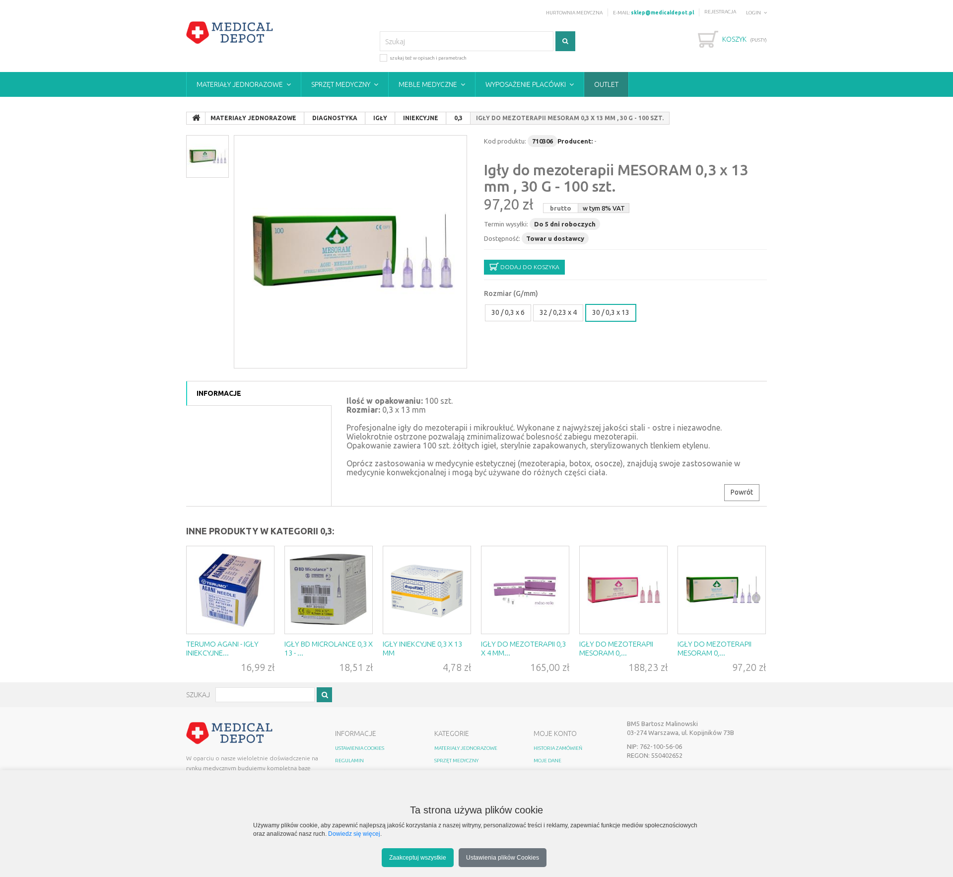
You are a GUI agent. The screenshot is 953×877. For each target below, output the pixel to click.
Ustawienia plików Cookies (502, 857)
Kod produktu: (505, 141)
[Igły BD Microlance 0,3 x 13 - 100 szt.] (328, 590)
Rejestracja (720, 11)
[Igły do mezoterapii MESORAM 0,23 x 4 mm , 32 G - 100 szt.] (623, 590)
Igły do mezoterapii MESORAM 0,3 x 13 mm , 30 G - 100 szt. (616, 178)
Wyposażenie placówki (525, 84)
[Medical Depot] (229, 32)
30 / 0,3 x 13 (610, 312)
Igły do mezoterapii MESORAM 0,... (616, 648)
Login (753, 12)
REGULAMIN (349, 760)
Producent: (575, 141)
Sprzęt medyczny (340, 84)
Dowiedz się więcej (354, 833)
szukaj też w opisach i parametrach (428, 58)
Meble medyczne (428, 84)
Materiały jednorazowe (240, 84)
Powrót (742, 492)
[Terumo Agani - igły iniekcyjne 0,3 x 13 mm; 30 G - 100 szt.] (230, 590)
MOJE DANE (547, 760)
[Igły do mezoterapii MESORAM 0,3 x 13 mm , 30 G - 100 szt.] (350, 251)
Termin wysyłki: (506, 223)
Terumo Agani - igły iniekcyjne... (222, 648)
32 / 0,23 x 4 (558, 312)
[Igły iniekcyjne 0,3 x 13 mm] (427, 590)
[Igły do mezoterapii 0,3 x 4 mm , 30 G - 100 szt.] (525, 590)
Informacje (219, 393)
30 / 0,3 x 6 (508, 312)
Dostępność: (502, 238)
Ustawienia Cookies (359, 748)
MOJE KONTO (555, 733)
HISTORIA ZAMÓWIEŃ (558, 748)
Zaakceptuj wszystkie (417, 857)
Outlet (606, 84)
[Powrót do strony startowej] (196, 118)
